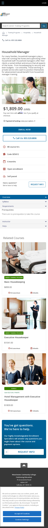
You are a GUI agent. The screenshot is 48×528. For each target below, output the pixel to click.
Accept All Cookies (22, 514)
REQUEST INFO (37, 184)
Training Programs (14, 33)
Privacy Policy (19, 507)
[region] (22, 507)
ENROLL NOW (25, 129)
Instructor (6, 221)
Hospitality (27, 33)
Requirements (8, 206)
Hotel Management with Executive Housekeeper (22, 398)
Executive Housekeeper (16, 337)
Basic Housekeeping (14, 281)
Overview (6, 197)
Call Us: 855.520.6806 (12, 40)
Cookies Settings (22, 520)
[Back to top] (24, 474)
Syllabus (5, 201)
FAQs (4, 226)
